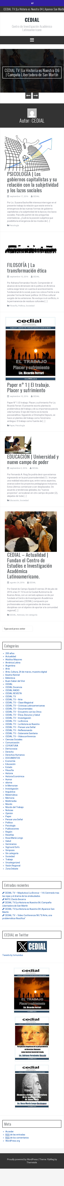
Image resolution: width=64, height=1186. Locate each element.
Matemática (11, 795)
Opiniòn (9, 813)
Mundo (8, 804)
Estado (8, 767)
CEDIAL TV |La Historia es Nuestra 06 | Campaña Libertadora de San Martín (32, 72)
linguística (10, 792)
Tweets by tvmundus (12, 955)
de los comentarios (17, 1137)
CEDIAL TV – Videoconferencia (20, 736)
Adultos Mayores (13, 659)
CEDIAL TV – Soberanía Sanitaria (21, 733)
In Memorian (11, 785)
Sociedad (30, 306)
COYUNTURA (11, 745)
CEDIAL (32, 19)
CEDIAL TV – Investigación (18, 718)
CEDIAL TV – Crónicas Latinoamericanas (25, 705)
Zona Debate (11, 868)
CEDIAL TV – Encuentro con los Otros (23, 712)
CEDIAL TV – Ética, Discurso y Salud (22, 715)
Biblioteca (10, 678)
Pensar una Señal (14, 819)
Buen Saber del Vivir (15, 681)
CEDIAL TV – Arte (14, 699)
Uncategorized (12, 862)
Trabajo (9, 859)
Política (21, 306)
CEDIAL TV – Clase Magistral (19, 702)
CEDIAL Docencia (13, 687)
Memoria (9, 798)
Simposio (10, 850)
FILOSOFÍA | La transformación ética (26, 267)
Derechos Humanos (15, 755)
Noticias (21, 615)
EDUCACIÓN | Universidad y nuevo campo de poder (33, 459)
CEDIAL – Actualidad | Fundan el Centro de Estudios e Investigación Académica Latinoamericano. (29, 565)
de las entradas (15, 1134)
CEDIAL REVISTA (13, 693)
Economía (10, 761)
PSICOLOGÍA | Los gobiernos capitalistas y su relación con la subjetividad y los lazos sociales (32, 182)
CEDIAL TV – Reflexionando (18, 730)
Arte (7, 669)
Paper (11, 425)
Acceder (9, 1131)
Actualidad (10, 656)
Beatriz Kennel (12, 675)
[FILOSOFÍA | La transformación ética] (31, 249)
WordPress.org (12, 1141)
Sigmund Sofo (12, 847)
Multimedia (10, 801)
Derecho (9, 752)
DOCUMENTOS (12, 758)
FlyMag (50, 1159)
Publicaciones (12, 828)
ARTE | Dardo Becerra (15, 899)
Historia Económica (14, 776)
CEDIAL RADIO (12, 690)
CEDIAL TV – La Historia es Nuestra (22, 724)
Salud (8, 841)
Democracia (11, 748)
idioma (8, 782)
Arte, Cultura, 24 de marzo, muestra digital (26, 672)
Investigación (11, 788)
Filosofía (13, 306)
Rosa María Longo (14, 838)
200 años (9, 653)
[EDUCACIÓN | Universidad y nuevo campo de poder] (18, 445)
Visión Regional (12, 865)
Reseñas (9, 835)
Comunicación (12, 742)
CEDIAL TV (10, 696)
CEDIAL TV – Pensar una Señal (20, 727)
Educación (14, 500)
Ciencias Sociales (13, 739)
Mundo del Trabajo (14, 807)
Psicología (14, 225)
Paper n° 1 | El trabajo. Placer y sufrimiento (28, 387)
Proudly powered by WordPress (22, 1159)
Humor (8, 779)
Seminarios (11, 844)
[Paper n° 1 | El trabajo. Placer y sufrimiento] (31, 349)
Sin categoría (31, 615)
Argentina (10, 665)
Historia (9, 773)
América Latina (12, 662)
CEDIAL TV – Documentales (18, 709)
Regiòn (8, 832)
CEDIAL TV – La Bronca (16, 721)
